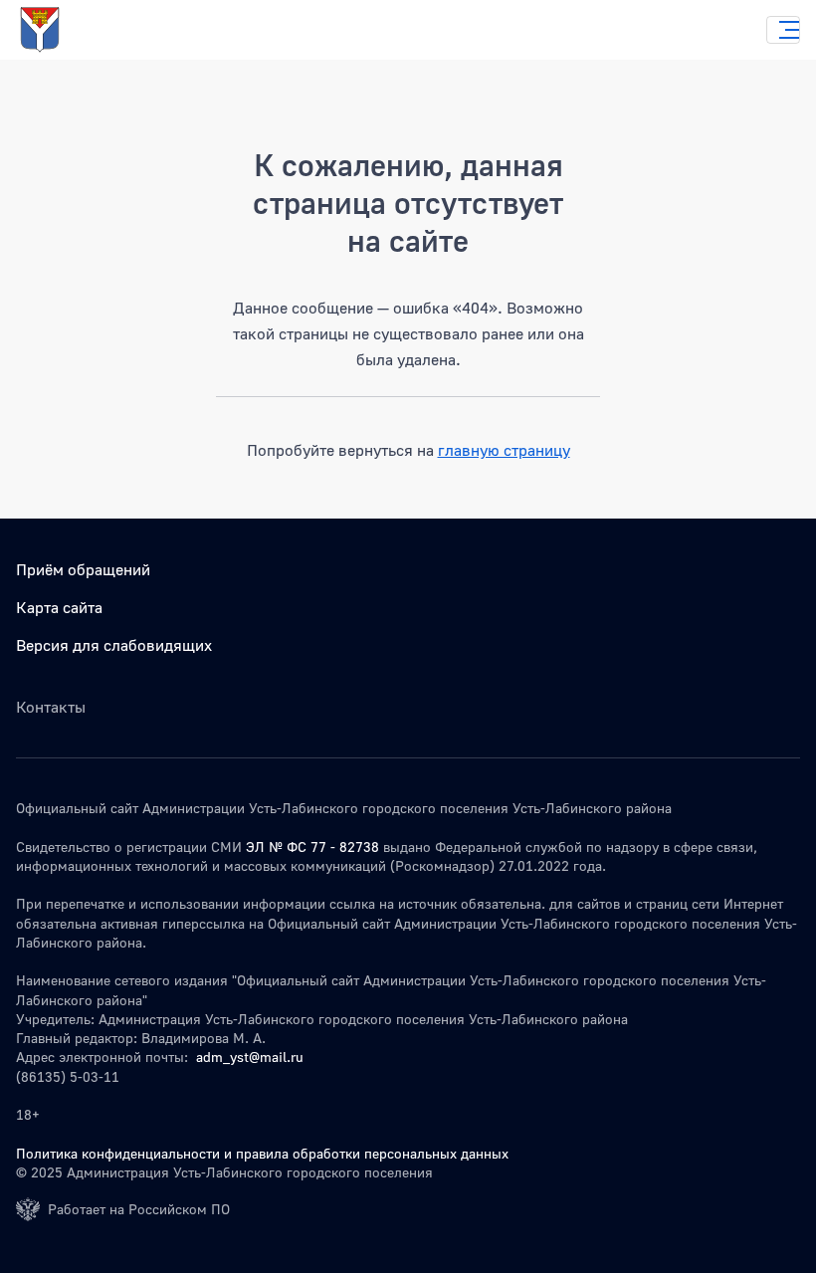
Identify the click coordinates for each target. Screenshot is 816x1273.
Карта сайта (59, 607)
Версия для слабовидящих (114, 645)
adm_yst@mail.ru (250, 1056)
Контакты (51, 707)
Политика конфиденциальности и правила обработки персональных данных (262, 1153)
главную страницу (504, 450)
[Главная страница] (59, 30)
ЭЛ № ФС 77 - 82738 (312, 846)
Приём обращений (83, 569)
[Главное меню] (783, 30)
